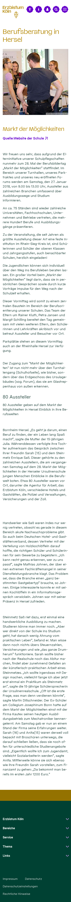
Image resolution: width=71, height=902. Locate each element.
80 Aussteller (17, 397)
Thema (7, 846)
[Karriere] (47, 9)
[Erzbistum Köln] (14, 11)
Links (6, 855)
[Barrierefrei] (29, 9)
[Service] (38, 9)
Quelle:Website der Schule (23, 138)
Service (8, 837)
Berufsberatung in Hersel (31, 35)
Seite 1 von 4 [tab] (26, 112)
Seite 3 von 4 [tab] (39, 112)
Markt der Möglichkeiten (33, 129)
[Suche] (56, 9)
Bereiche (9, 828)
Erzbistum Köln (13, 819)
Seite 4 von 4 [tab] (45, 112)
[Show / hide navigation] (64, 9)
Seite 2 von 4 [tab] (32, 112)
